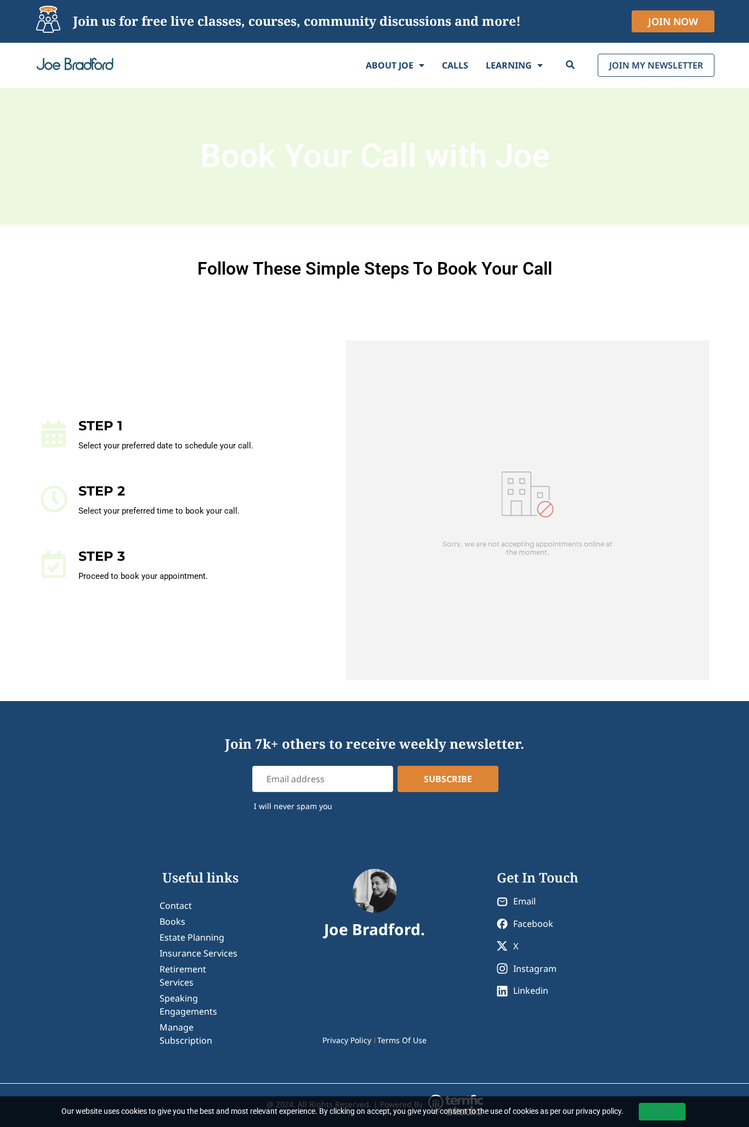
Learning (509, 65)
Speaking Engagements (188, 1004)
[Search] (570, 65)
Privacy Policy (346, 1040)
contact (176, 906)
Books (172, 921)
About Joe (389, 65)
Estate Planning (192, 937)
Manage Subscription (186, 1033)
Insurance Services (198, 953)
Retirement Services (183, 975)
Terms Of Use (402, 1040)
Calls (455, 65)
